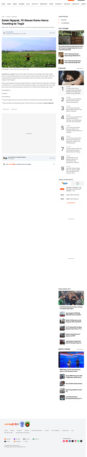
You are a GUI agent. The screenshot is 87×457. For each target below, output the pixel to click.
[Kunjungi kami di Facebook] (70, 441)
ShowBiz (21, 4)
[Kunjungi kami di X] (73, 441)
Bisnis (15, 4)
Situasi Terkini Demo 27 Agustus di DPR (73, 335)
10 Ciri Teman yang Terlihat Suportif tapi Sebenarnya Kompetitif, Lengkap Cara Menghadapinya (73, 140)
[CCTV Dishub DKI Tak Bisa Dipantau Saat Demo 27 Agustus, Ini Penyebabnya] (62, 328)
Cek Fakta (67, 4)
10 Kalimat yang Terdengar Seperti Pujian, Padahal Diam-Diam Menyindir (73, 100)
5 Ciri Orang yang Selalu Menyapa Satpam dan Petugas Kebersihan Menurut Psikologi (74, 130)
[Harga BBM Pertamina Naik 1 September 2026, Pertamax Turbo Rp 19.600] (62, 376)
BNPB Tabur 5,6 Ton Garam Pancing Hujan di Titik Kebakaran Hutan (70, 370)
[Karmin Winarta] (4, 158)
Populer (62, 68)
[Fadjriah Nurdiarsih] (6, 158)
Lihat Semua (80, 68)
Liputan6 (10, 32)
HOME (3, 4)
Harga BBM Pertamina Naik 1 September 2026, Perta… (74, 376)
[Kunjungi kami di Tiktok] (81, 441)
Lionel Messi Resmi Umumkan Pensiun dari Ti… (74, 397)
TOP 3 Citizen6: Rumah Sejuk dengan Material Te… (72, 54)
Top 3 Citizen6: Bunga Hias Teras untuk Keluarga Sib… (72, 61)
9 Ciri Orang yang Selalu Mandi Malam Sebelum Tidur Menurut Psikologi (74, 109)
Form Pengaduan (55, 430)
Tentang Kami (65, 430)
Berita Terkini (64, 349)
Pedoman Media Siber (37, 430)
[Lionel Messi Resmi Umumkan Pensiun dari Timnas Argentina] (62, 397)
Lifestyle (35, 4)
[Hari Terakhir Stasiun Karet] (62, 383)
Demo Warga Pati (64, 289)
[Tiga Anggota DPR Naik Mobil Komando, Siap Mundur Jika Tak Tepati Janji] (62, 314)
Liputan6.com (16, 445)
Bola (28, 4)
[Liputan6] (4, 33)
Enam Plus (75, 4)
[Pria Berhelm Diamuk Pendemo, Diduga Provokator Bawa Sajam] (71, 298)
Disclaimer (19, 430)
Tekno (51, 4)
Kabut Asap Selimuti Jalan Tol (74, 390)
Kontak (6, 430)
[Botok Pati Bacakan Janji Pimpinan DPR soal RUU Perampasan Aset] (62, 321)
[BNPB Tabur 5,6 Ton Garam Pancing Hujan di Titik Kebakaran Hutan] (71, 360)
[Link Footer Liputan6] (11, 424)
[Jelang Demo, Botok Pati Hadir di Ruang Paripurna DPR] (62, 342)
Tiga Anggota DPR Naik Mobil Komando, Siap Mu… (74, 314)
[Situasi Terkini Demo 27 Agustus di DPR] (62, 335)
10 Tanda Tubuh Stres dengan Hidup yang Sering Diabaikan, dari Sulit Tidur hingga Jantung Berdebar (73, 91)
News (9, 4)
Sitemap (47, 430)
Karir (72, 430)
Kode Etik (27, 430)
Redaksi (12, 430)
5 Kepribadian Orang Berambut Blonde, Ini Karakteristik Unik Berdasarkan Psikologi (72, 160)
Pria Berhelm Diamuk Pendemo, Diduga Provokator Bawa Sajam (71, 307)
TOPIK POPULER (63, 16)
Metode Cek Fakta (8, 432)
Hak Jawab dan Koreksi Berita (22, 432)
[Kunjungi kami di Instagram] (75, 441)
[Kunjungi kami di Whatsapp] (78, 441)
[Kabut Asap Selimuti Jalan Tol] (62, 390)
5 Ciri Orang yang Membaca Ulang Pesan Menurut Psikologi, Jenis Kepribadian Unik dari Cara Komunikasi (74, 119)
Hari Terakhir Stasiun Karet (74, 383)
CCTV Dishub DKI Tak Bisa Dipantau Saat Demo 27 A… (74, 328)
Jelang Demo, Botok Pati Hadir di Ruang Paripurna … (74, 342)
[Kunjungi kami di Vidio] (64, 441)
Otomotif (58, 4)
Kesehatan (43, 4)
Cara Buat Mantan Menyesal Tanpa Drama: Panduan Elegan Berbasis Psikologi (74, 150)
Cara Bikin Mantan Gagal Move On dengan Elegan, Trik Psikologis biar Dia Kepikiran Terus (73, 170)
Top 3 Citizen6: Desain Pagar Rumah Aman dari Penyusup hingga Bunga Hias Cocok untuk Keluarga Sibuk (70, 48)
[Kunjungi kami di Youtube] (67, 441)
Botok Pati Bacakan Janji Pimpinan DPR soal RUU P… (74, 321)
